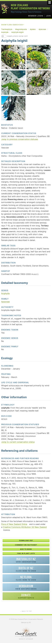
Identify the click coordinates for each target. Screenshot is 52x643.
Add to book (26, 549)
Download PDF (26, 540)
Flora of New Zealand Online (14, 524)
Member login (35, 16)
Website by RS (26, 622)
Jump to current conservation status (18, 442)
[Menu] (49, 2)
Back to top (26, 611)
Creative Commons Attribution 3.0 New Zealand (25, 527)
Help (38, 133)
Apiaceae (5, 302)
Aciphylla (5, 293)
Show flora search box (12, 25)
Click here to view (26, 569)
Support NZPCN (26, 596)
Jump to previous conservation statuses (19, 139)
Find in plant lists (26, 553)
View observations (26, 560)
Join (48, 16)
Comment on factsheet (26, 545)
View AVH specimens (26, 587)
